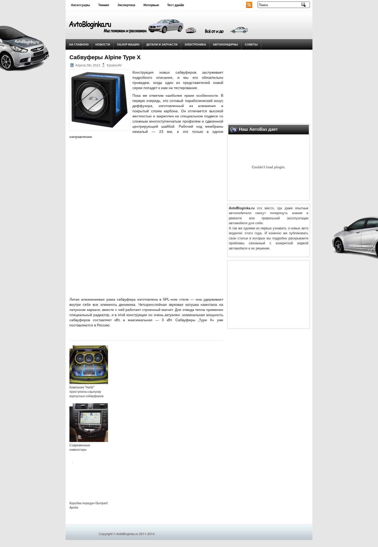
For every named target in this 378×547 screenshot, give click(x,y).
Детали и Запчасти (161, 44)
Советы (251, 44)
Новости (102, 44)
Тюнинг (103, 5)
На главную (78, 44)
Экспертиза (126, 5)
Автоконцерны (225, 44)
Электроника (195, 44)
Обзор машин (128, 44)
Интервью (151, 5)
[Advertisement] (268, 85)
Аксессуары (80, 5)
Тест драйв (175, 5)
